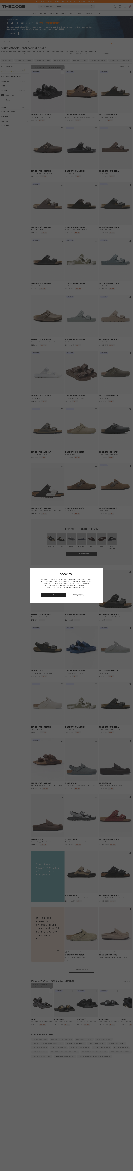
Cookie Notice (78, 587)
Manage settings (79, 594)
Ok (53, 595)
